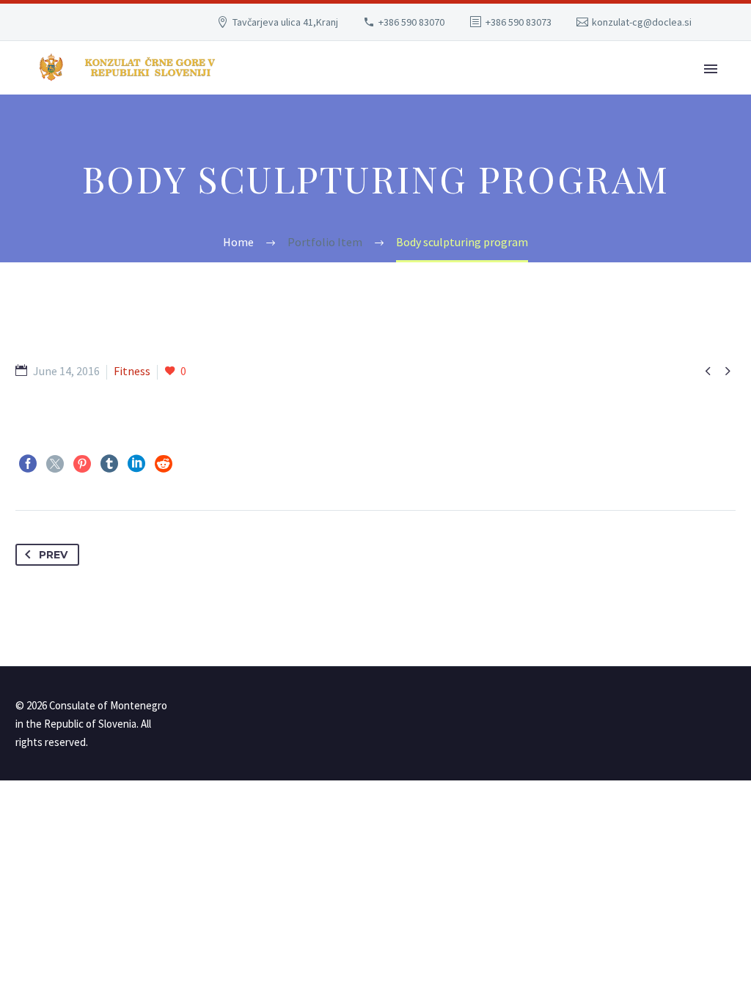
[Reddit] (163, 464)
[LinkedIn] (136, 464)
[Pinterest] (82, 464)
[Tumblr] (109, 464)
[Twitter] (55, 464)
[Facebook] (28, 464)
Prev (53, 554)
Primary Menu (710, 69)
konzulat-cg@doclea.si (642, 22)
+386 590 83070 (411, 22)
